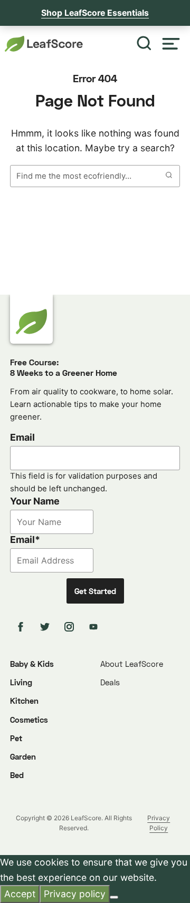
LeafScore (44, 44)
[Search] (144, 44)
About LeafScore (131, 663)
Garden (23, 756)
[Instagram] (71, 626)
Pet (16, 738)
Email (22, 437)
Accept (19, 893)
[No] (114, 897)
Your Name (35, 501)
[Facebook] (22, 626)
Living (21, 682)
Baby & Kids (32, 663)
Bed (17, 775)
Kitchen (24, 700)
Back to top (153, 885)
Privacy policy (75, 893)
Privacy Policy (158, 823)
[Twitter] (46, 626)
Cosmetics (29, 719)
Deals (110, 682)
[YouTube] (95, 626)
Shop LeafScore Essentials (95, 13)
